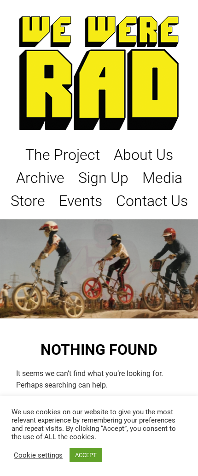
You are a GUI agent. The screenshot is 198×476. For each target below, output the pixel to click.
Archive (40, 178)
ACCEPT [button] (86, 455)
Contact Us (152, 201)
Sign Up (103, 178)
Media (162, 178)
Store (28, 201)
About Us (143, 155)
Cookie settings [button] (38, 455)
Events (80, 201)
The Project (62, 155)
